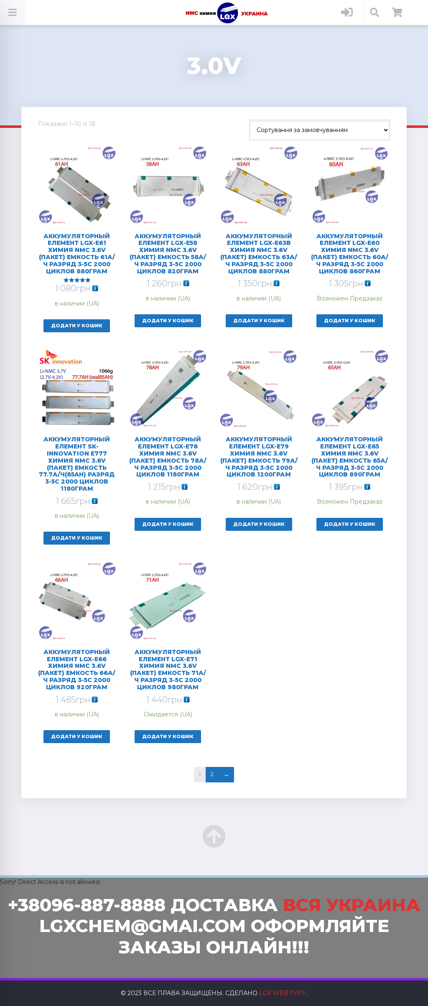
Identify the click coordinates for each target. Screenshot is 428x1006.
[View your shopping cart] (396, 12)
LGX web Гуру (282, 993)
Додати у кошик (76, 326)
